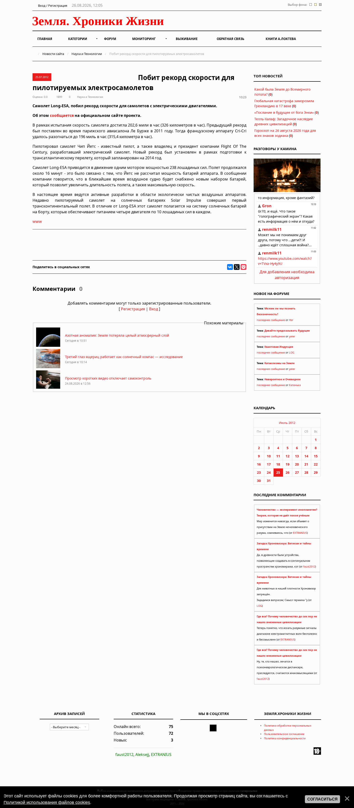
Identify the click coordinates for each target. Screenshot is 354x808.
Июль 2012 (287, 423)
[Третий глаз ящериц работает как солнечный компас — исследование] (48, 367)
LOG (291, 352)
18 (278, 464)
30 (259, 480)
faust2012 (309, 566)
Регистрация (133, 309)
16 (259, 464)
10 (269, 456)
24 (269, 472)
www (37, 221)
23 (259, 472)
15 (316, 456)
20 (297, 464)
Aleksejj (142, 754)
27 (297, 472)
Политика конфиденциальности (285, 738)
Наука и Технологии (87, 54)
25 (278, 472)
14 (306, 456)
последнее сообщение (271, 320)
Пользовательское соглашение (284, 734)
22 (316, 464)
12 (287, 456)
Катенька (295, 385)
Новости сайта (53, 54)
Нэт (291, 320)
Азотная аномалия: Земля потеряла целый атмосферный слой (117, 335)
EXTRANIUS (300, 532)
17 (269, 464)
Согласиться (322, 799)
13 (297, 456)
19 (287, 464)
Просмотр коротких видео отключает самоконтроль (108, 378)
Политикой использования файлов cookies (47, 802)
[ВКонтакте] (230, 267)
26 (287, 472)
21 (306, 464)
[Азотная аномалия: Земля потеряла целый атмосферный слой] (48, 345)
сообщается (62, 115)
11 (278, 456)
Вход (153, 309)
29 (316, 472)
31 (269, 480)
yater (292, 336)
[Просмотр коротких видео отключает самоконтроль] (48, 388)
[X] (237, 267)
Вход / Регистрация (52, 5)
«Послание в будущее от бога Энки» (284, 112)
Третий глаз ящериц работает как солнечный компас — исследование (124, 356)
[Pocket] (243, 267)
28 (306, 472)
